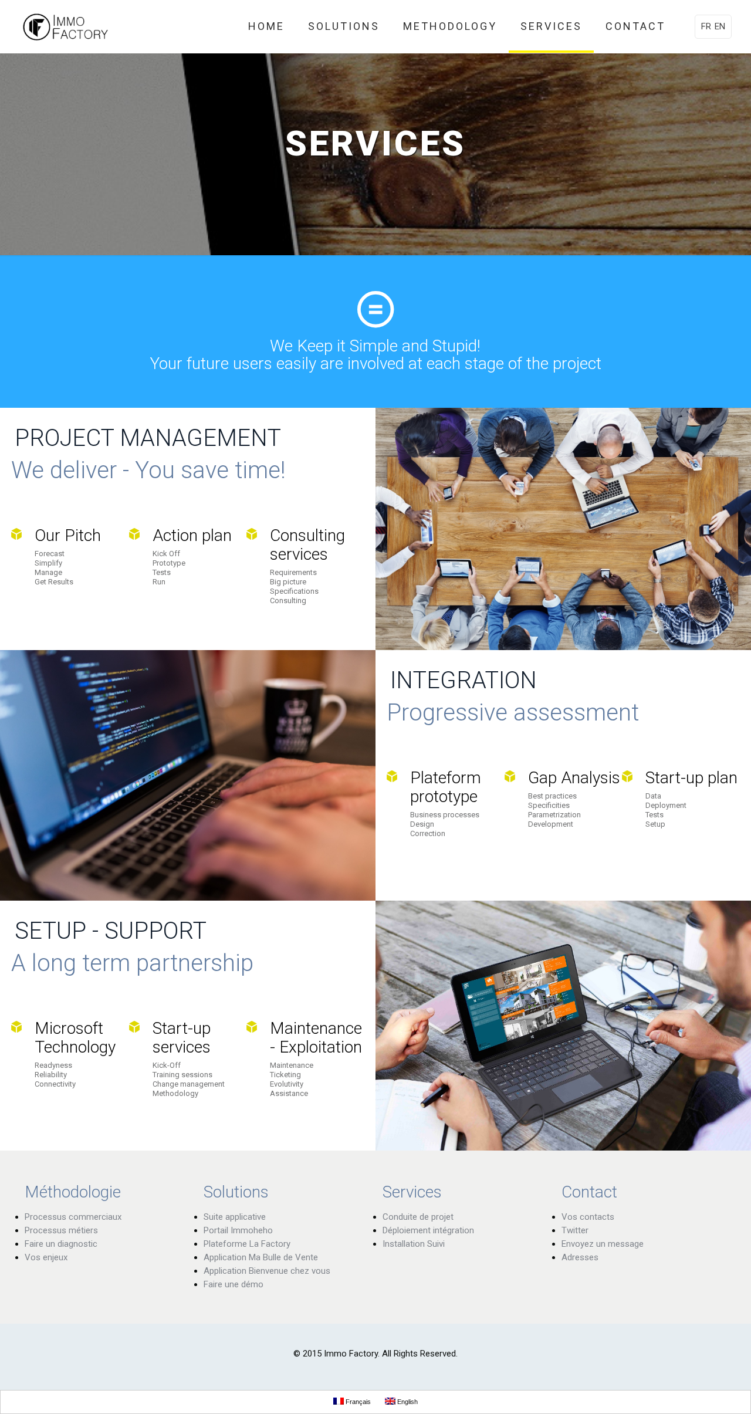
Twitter (574, 1230)
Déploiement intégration (428, 1230)
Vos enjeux (46, 1257)
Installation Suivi (414, 1244)
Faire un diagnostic (61, 1244)
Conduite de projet (418, 1217)
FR (706, 26)
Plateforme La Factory (247, 1244)
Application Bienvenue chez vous (267, 1271)
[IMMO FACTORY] (65, 26)
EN (720, 26)
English (406, 1401)
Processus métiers (61, 1230)
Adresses (579, 1257)
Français (357, 1401)
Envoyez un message (602, 1244)
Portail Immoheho (238, 1230)
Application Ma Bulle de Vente (261, 1257)
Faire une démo (233, 1284)
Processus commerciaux (73, 1217)
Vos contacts (587, 1217)
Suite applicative (235, 1217)
